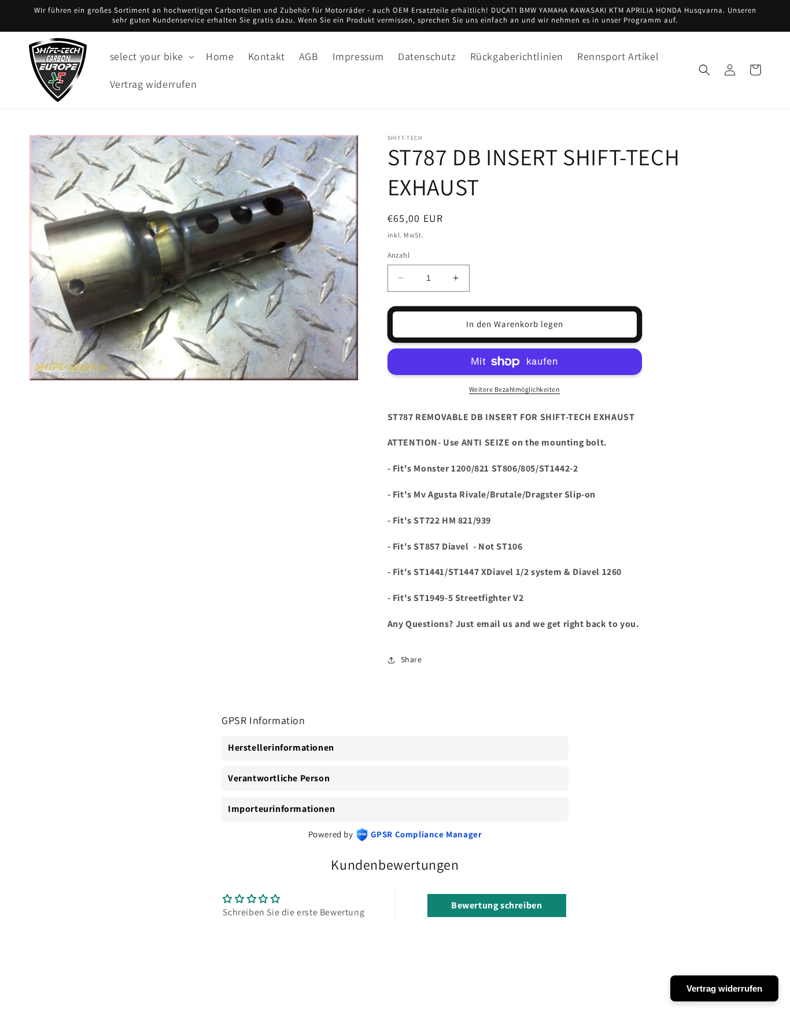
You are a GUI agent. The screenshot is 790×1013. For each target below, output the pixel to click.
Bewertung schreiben (496, 905)
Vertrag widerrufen (724, 988)
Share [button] (411, 659)
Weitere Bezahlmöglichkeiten (514, 389)
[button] (151, 56)
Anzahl (398, 255)
